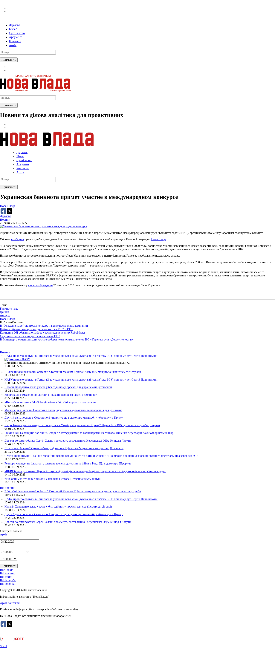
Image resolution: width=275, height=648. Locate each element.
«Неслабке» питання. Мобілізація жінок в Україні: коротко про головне (50, 402)
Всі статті (6, 576)
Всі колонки (8, 583)
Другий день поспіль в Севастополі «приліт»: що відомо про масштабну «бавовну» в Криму (63, 417)
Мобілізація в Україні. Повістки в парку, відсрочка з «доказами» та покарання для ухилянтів (63, 410)
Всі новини (7, 487)
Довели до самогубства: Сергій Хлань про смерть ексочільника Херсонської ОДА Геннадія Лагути (67, 440)
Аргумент (15, 37)
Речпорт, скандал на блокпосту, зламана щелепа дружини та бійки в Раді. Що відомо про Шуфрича (67, 463)
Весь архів (6, 569)
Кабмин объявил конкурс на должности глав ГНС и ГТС (36, 329)
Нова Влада (7, 206)
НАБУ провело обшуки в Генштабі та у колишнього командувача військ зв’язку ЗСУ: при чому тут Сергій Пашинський (81, 355)
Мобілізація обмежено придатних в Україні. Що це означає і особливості (50, 394)
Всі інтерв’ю (8, 580)
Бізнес (13, 29)
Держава (14, 25)
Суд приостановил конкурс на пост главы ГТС (30, 336)
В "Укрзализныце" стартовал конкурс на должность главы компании (44, 325)
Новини (5, 219)
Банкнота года (9, 308)
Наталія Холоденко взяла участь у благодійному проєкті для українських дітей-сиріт (58, 387)
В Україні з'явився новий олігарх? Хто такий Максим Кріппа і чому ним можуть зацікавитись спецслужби (72, 371)
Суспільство (17, 33)
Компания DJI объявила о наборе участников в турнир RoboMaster (42, 332)
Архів (12, 45)
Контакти (15, 41)
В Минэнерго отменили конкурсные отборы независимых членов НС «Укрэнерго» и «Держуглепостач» (67, 339)
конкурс (5, 315)
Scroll (3, 646)
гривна (4, 312)
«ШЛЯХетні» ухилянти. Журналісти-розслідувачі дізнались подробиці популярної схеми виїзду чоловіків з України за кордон (85, 471)
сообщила (17, 239)
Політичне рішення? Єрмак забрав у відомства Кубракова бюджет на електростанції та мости (63, 448)
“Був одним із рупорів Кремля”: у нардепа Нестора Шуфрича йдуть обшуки (52, 478)
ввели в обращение (40, 285)
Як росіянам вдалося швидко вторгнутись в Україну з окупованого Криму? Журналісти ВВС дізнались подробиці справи (82, 425)
